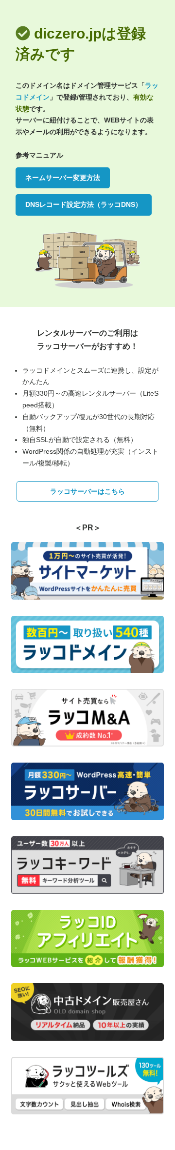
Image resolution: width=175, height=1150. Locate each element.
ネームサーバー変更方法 (62, 178)
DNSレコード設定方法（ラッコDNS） (83, 204)
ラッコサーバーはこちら (87, 491)
